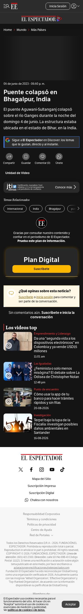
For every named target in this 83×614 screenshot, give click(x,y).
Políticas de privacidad (41, 524)
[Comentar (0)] (42, 157)
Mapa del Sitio (41, 479)
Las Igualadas (42, 363)
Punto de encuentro (46, 389)
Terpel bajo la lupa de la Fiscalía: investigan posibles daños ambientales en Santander (56, 426)
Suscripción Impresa (42, 486)
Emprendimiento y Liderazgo (52, 333)
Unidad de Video (17, 173)
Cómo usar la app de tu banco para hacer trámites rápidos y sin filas (54, 398)
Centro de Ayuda (41, 530)
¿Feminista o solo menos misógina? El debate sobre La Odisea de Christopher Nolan (56, 372)
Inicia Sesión (57, 6)
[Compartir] (9, 157)
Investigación (42, 415)
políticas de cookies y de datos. (26, 610)
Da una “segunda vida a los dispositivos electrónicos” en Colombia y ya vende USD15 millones (56, 344)
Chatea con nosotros (44, 500)
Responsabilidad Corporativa (41, 514)
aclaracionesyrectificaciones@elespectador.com (41, 567)
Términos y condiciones (41, 519)
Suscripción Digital (41, 493)
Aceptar (70, 604)
